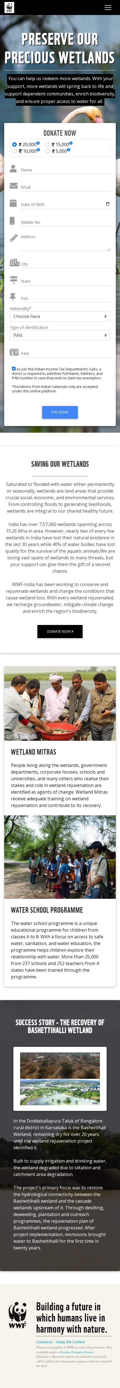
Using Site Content (70, 1342)
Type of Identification (29, 327)
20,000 (28, 144)
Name (26, 170)
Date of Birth (33, 204)
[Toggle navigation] (108, 7)
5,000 (61, 151)
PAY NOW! (60, 412)
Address (28, 236)
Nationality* (21, 308)
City (24, 264)
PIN (24, 298)
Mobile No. (31, 222)
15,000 (61, 144)
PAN (25, 353)
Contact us (44, 1342)
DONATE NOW (59, 631)
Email (26, 187)
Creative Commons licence (77, 1352)
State (25, 281)
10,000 (29, 151)
